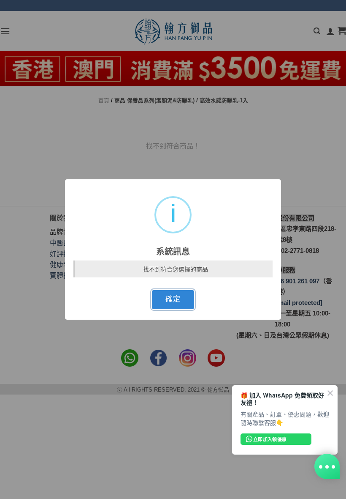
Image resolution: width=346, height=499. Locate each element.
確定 (172, 299)
